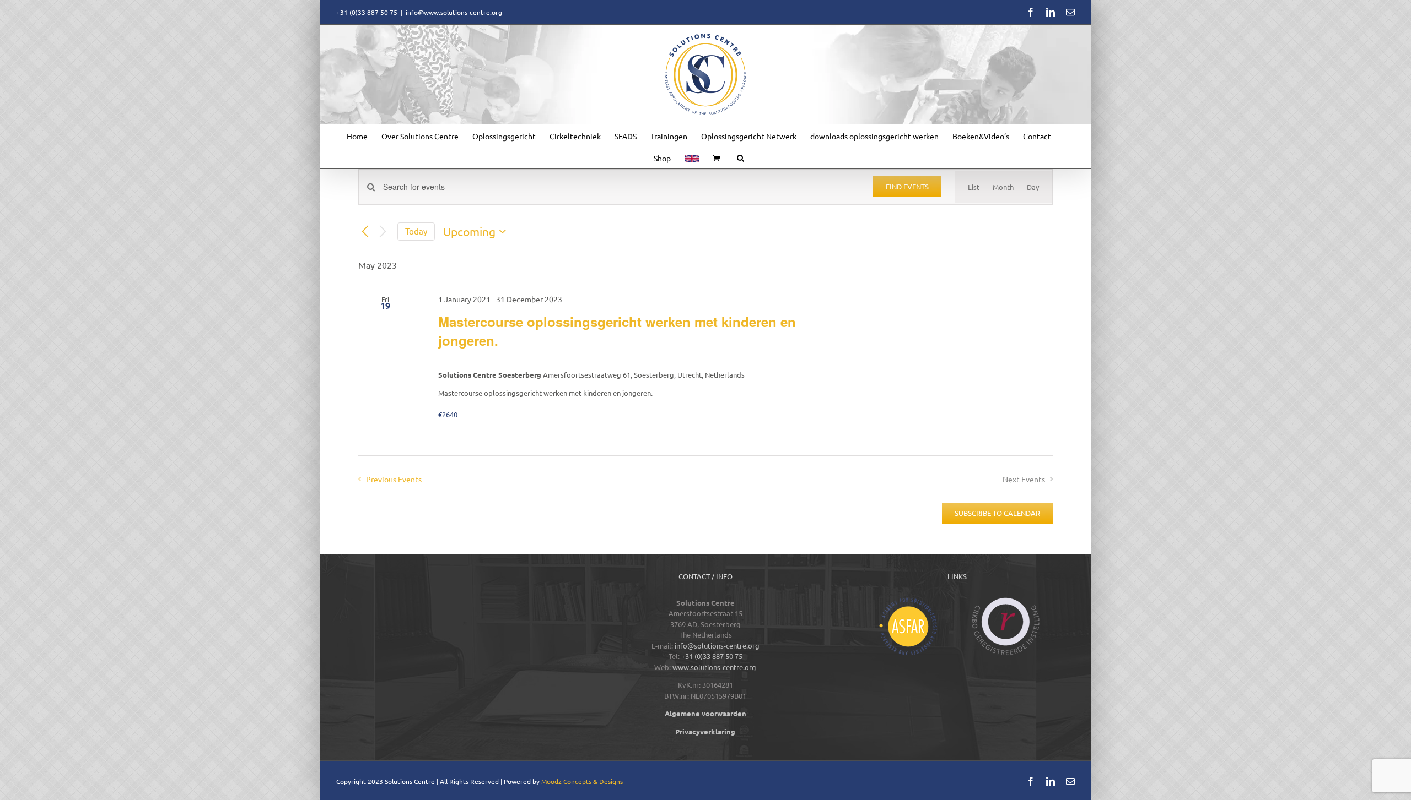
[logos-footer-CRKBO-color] (1006, 601)
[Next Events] (382, 232)
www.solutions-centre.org (714, 667)
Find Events (907, 186)
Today (416, 231)
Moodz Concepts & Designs (582, 781)
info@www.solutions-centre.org (454, 12)
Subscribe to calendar (997, 513)
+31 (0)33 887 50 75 (711, 656)
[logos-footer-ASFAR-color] (908, 601)
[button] (740, 157)
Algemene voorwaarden (705, 713)
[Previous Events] (364, 231)
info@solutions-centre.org (717, 645)
